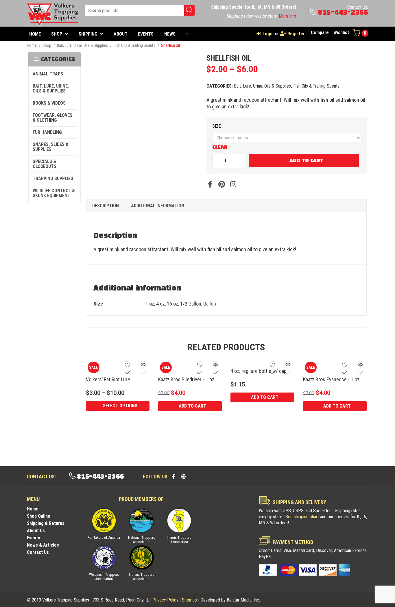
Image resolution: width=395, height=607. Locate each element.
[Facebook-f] (173, 476)
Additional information (157, 205)
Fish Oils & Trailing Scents (134, 45)
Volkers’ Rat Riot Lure (108, 379)
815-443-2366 (343, 12)
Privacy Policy (165, 600)
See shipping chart (302, 516)
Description (105, 205)
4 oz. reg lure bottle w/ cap (258, 371)
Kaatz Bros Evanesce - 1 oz (331, 379)
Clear (220, 147)
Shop (47, 45)
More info (287, 16)
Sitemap (189, 600)
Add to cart (306, 160)
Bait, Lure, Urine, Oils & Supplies (82, 45)
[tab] (105, 205)
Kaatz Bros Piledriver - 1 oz (186, 379)
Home (32, 45)
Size (216, 126)
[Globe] (183, 476)
